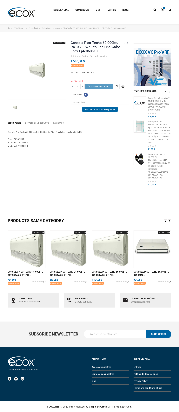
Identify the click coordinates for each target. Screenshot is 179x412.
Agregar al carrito (100, 86)
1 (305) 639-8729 (83, 302)
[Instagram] (22, 379)
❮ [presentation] (165, 91)
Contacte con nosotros (103, 374)
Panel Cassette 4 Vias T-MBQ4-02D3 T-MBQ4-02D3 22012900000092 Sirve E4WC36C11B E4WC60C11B (159, 104)
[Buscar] (154, 9)
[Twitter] (16, 379)
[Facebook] (9, 379)
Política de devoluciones (146, 374)
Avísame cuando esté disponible (100, 109)
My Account (168, 9)
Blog (94, 381)
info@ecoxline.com (140, 302)
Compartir (86, 95)
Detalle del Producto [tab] (37, 123)
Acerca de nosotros (101, 367)
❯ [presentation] (169, 91)
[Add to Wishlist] (117, 86)
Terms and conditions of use (148, 388)
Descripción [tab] (14, 123)
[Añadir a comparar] (123, 86)
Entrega (137, 367)
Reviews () (87, 56)
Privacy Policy (141, 381)
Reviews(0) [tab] (58, 123)
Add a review (101, 56)
